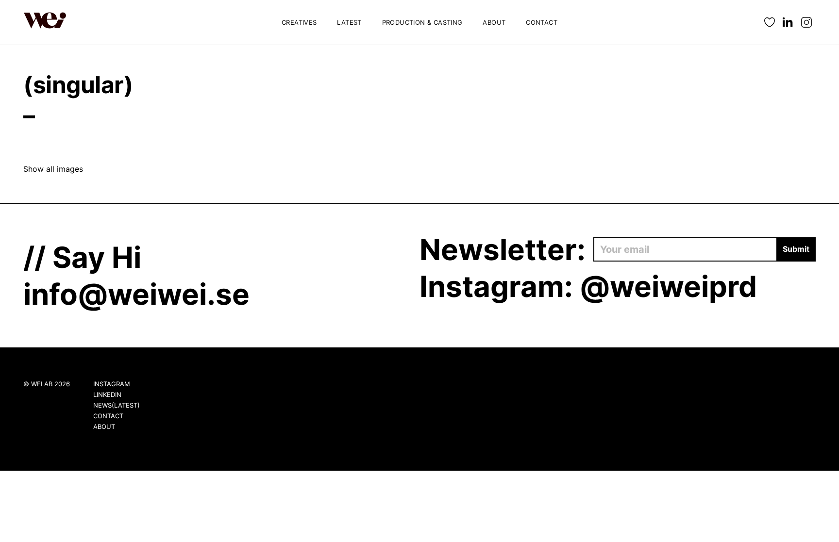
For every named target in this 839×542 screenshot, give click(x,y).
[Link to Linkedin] (788, 22)
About (494, 22)
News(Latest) (116, 405)
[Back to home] (45, 22)
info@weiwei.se (136, 294)
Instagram (111, 384)
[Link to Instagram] (806, 22)
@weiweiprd (668, 286)
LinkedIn (107, 394)
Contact (541, 22)
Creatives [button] (299, 22)
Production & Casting (422, 22)
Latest (349, 22)
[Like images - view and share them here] (769, 22)
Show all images (53, 169)
